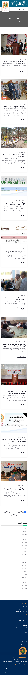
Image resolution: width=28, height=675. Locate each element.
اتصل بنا (25, 639)
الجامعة (14, 21)
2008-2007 (24, 580)
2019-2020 (24, 545)
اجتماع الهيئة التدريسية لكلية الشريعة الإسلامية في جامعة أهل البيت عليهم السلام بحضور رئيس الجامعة (14, 345)
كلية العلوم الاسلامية (23, 620)
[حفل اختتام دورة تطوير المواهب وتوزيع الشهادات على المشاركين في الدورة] (14, 374)
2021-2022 (24, 540)
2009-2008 (24, 577)
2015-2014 (24, 560)
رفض (6, 672)
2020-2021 (24, 542)
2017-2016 (24, 554)
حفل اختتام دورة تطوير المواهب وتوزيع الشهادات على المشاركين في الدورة (16, 392)
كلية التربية (25, 625)
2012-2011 (24, 568)
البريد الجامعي (24, 606)
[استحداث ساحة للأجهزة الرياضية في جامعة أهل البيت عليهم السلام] (14, 137)
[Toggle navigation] (19, 9)
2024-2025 (24, 531)
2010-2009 (24, 574)
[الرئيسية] (23, 653)
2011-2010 (24, 571)
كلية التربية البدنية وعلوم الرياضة (20, 627)
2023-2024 (24, 534)
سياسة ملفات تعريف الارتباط (21, 664)
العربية (23, 9)
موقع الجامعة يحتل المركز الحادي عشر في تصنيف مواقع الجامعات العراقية (15, 203)
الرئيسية (18, 21)
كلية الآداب (25, 622)
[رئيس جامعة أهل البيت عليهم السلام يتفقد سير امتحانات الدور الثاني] (14, 280)
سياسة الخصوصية (23, 644)
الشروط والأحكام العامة (22, 641)
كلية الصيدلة (24, 630)
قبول (6, 668)
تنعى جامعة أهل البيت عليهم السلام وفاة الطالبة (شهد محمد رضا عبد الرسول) (14, 440)
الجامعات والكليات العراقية (21, 611)
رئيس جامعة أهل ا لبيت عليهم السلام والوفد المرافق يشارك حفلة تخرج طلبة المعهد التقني (14, 62)
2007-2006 (24, 583)
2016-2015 (24, 557)
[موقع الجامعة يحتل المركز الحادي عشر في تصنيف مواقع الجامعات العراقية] (14, 186)
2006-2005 (24, 585)
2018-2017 (24, 551)
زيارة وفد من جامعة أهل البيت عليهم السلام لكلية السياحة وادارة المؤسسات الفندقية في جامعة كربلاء (15, 108)
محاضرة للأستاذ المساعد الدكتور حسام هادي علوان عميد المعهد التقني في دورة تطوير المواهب (15, 489)
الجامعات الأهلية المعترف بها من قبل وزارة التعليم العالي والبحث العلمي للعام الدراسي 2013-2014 (15, 252)
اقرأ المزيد (22, 71)
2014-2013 (24, 562)
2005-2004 (24, 588)
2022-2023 (24, 537)
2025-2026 (24, 528)
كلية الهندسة (24, 632)
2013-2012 (24, 565)
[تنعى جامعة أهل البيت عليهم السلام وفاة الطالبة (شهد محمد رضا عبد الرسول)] (14, 422)
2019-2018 (24, 548)
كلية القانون (24, 617)
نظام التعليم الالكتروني (22, 608)
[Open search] (26, 9)
